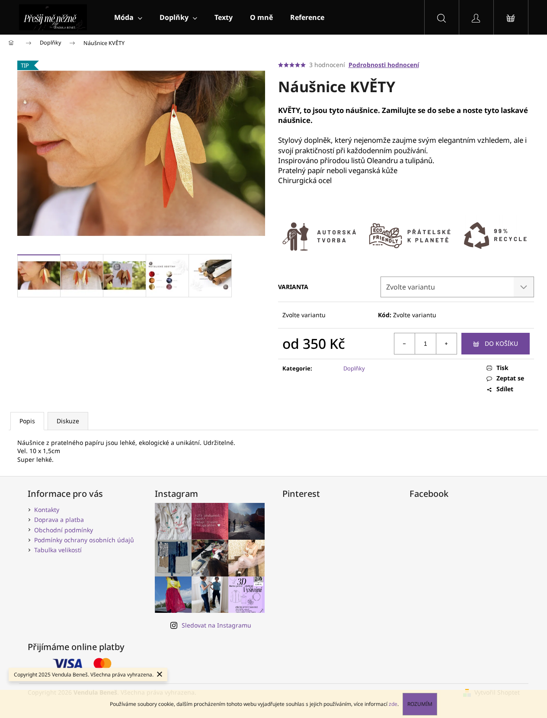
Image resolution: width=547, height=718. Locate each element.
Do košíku (501, 343)
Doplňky (354, 368)
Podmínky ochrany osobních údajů (84, 540)
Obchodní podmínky (63, 530)
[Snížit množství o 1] (404, 343)
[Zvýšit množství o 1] (446, 343)
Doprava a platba (59, 519)
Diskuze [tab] (68, 421)
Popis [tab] (27, 421)
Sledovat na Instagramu (216, 625)
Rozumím (419, 704)
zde (393, 704)
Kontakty (46, 509)
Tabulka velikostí (58, 550)
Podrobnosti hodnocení (384, 65)
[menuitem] (128, 17)
